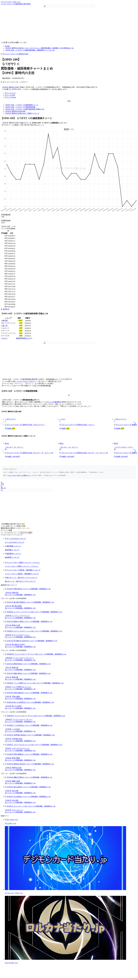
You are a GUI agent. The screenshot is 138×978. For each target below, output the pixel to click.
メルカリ (4, 338)
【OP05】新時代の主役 (10, 87)
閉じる (3, 488)
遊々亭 (4, 325)
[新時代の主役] (14, 54)
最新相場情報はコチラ (24, 338)
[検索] (26, 532)
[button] (134, 424)
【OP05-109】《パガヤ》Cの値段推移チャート (21, 105)
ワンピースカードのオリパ (26, 381)
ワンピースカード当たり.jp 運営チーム (18, 475)
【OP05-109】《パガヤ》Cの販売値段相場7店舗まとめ (24, 109)
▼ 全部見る (5, 309)
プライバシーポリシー (80, 968)
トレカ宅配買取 (54, 402)
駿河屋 (4, 320)
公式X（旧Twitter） (57, 968)
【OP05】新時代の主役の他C (15, 111)
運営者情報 (68, 968)
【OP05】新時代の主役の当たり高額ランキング (22, 113)
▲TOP (2, 483)
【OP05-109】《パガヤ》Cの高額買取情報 (20, 107)
